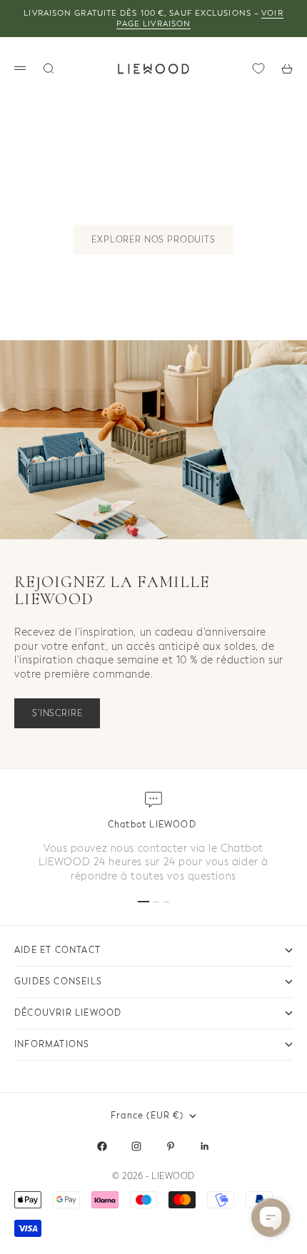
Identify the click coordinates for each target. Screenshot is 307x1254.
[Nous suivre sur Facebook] (102, 1146)
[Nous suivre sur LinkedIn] (205, 1146)
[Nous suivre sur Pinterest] (170, 1146)
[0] (258, 68)
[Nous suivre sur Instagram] (136, 1146)
